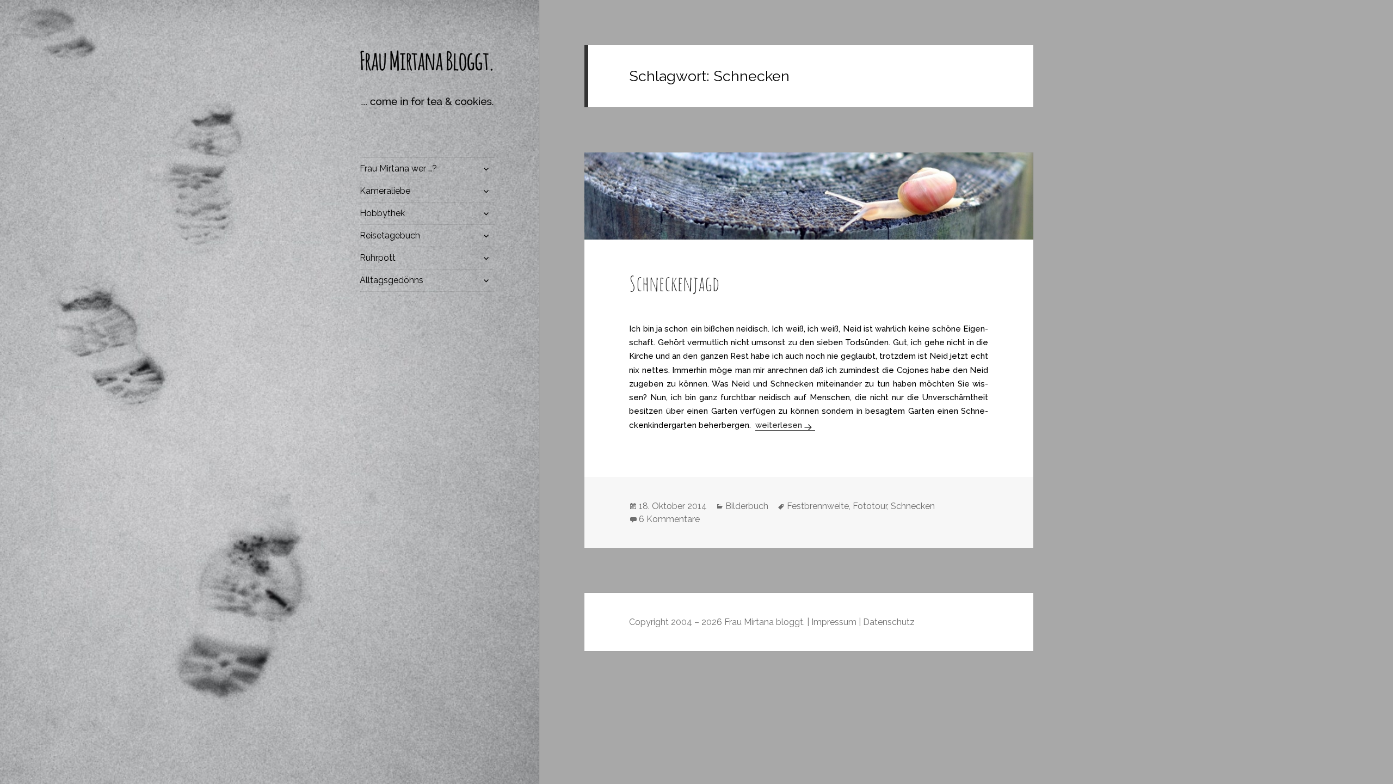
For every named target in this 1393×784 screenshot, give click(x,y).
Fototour (870, 506)
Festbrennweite (818, 506)
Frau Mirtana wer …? (398, 168)
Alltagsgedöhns (391, 280)
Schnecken (913, 506)
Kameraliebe (385, 191)
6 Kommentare (669, 519)
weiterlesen (784, 425)
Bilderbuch (746, 506)
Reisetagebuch (390, 235)
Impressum (833, 622)
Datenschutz (889, 622)
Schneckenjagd (674, 283)
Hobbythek (382, 213)
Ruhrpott (378, 258)
